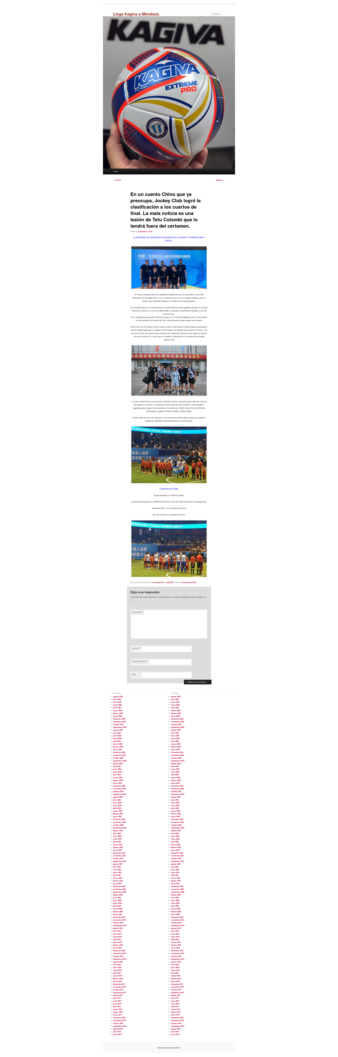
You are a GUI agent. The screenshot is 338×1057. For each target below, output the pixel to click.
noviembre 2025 (119, 721)
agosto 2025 (118, 730)
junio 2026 (117, 702)
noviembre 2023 (119, 788)
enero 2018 (117, 981)
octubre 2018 (118, 956)
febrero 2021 (118, 880)
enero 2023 (117, 816)
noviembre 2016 (119, 1020)
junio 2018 (117, 967)
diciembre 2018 (119, 950)
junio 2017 (117, 1001)
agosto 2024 (118, 763)
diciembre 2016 (119, 1017)
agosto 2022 (118, 830)
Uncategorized (157, 582)
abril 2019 (117, 939)
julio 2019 (117, 931)
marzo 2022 (117, 844)
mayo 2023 (117, 805)
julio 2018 (117, 964)
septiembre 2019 (119, 925)
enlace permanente (189, 582)
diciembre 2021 (119, 853)
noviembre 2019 (119, 920)
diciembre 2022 (119, 819)
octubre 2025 (118, 724)
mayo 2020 (117, 903)
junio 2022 (117, 836)
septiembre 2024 (119, 760)
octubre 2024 (118, 758)
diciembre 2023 (119, 786)
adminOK (169, 582)
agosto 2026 (118, 696)
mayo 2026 (117, 705)
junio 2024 (117, 769)
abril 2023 (117, 808)
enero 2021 (117, 883)
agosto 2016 (118, 1029)
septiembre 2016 (119, 1026)
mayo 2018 (117, 970)
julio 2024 (117, 766)
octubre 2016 (118, 1023)
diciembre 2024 (119, 752)
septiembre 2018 (119, 959)
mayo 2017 (117, 1003)
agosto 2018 (118, 962)
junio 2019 (117, 934)
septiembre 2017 (119, 992)
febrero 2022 (118, 847)
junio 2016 (117, 1034)
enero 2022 (117, 850)
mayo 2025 (117, 738)
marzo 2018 (117, 975)
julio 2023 (117, 800)
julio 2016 (117, 1031)
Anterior (117, 180)
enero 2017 (117, 1015)
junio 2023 (117, 802)
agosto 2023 (118, 797)
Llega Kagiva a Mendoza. (136, 14)
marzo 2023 (117, 811)
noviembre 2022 (119, 822)
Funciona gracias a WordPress (169, 1048)
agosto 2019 (118, 928)
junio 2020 (117, 900)
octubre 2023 (118, 791)
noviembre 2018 (119, 953)
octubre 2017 (118, 989)
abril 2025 (117, 741)
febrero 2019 (118, 945)
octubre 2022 (118, 825)
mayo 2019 (117, 936)
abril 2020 (117, 906)
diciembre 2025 (119, 719)
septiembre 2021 (119, 861)
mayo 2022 (117, 839)
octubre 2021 (118, 858)
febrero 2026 (118, 713)
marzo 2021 (117, 878)
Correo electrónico (140, 661)
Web (134, 674)
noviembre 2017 (119, 987)
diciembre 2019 (119, 917)
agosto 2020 (118, 894)
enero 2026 (117, 716)
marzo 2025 (117, 744)
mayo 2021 (117, 872)
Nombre (136, 648)
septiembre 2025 (119, 727)
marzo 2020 (117, 908)
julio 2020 (117, 897)
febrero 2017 (118, 1012)
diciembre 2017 (119, 984)
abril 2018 (117, 973)
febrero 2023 (118, 813)
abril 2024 (117, 774)
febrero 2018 (118, 978)
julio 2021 (117, 867)
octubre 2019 (118, 922)
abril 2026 (117, 707)
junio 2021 (117, 869)
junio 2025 (117, 735)
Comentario (137, 612)
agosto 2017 (118, 995)
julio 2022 (117, 833)
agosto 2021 (118, 864)
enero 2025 (117, 749)
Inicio (116, 171)
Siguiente (220, 180)
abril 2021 (117, 875)
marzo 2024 (117, 777)
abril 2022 (117, 841)
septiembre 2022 (119, 827)
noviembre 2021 (119, 855)
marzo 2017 (117, 1009)
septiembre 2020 (119, 892)
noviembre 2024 (119, 755)
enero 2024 (117, 783)
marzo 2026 (117, 710)
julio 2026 (117, 699)
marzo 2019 (117, 942)
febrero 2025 (118, 746)
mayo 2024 (117, 772)
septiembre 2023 (119, 794)
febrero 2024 (118, 780)
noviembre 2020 (119, 889)
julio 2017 (117, 998)
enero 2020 (117, 914)
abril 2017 (117, 1006)
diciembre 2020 (119, 886)
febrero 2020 (118, 911)
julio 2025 (117, 733)
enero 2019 (117, 947)
